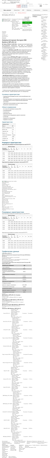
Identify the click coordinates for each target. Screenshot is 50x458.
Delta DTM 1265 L (6, 387)
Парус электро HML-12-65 (7, 354)
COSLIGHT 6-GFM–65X (7, 411)
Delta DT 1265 (6, 370)
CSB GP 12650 (7, 420)
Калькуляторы (5, 455)
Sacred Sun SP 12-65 (7, 321)
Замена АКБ (4, 454)
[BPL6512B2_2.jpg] (6, 20)
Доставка (21, 447)
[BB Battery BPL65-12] (6, 19)
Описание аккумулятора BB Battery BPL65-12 (11, 305)
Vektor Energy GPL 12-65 (7, 362)
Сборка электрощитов (5, 451)
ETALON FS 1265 (6, 329)
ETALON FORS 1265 (7, 346)
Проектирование (5, 447)
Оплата (20, 446)
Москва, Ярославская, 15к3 (30, 447)
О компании (12, 446)
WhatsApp (27, 446)
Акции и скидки (22, 448)
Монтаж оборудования (5, 449)
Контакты (21, 451)
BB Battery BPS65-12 (7, 436)
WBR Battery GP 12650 (7, 403)
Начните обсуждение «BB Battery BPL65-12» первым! (12, 302)
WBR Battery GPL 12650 (7, 395)
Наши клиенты (13, 449)
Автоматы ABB (13, 450)
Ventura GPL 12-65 (7, 379)
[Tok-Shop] (8, 6)
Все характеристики (16, 29)
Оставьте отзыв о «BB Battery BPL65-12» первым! (12, 297)
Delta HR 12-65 (7, 428)
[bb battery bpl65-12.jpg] (7, 21)
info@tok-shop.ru (28, 445)
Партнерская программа (13, 448)
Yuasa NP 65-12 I (6, 313)
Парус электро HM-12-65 (7, 337)
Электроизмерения (6, 446)
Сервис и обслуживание (5, 453)
